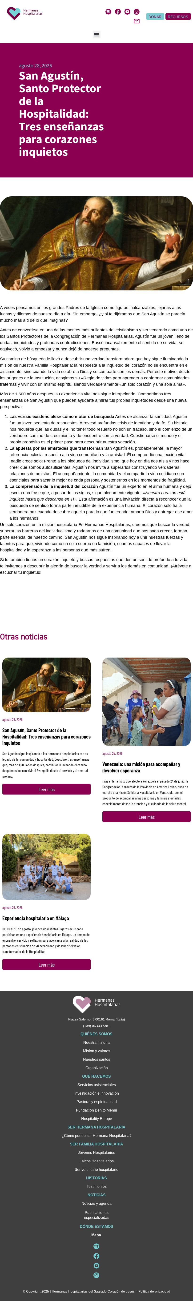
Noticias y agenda (96, 1203)
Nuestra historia (96, 1042)
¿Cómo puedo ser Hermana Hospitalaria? (97, 1136)
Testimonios (97, 1187)
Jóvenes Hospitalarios (96, 1153)
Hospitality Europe (96, 1119)
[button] (97, 34)
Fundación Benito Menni (96, 1110)
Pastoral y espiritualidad (96, 1102)
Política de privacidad (154, 1291)
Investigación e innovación (96, 1093)
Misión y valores (96, 1051)
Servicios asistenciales (96, 1085)
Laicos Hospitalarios (97, 1161)
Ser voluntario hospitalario (96, 1170)
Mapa (96, 1235)
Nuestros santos (96, 1059)
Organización (96, 1068)
